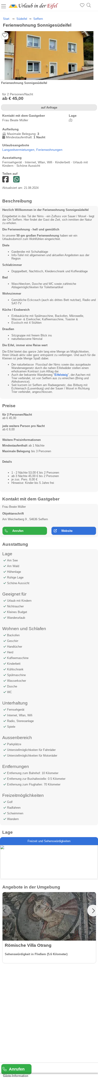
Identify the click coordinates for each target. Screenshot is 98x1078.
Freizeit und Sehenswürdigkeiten (49, 841)
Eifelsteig (61, 374)
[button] (95, 58)
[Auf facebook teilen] (16, 179)
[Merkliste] (82, 5)
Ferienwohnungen (49, 149)
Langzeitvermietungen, (19, 149)
